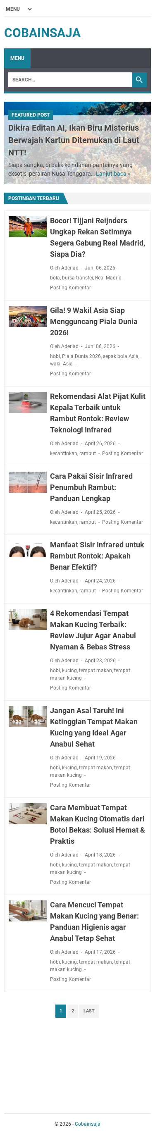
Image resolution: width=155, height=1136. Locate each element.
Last (89, 1011)
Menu (17, 58)
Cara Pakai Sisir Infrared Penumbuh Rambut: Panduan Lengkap (91, 487)
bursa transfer (77, 278)
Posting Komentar (70, 288)
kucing (69, 670)
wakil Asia (61, 364)
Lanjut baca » (113, 173)
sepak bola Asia (120, 356)
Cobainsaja (42, 33)
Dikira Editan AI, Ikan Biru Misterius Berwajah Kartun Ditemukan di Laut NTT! (73, 140)
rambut (87, 453)
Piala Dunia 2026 (81, 356)
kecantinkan (63, 453)
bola (55, 278)
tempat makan (95, 670)
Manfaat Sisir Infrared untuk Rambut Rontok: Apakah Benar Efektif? (97, 555)
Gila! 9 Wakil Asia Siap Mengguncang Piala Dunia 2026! (94, 321)
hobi (55, 356)
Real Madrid (108, 278)
